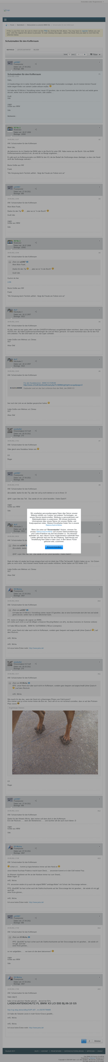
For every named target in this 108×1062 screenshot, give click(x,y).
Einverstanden (54, 547)
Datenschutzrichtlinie (54, 525)
